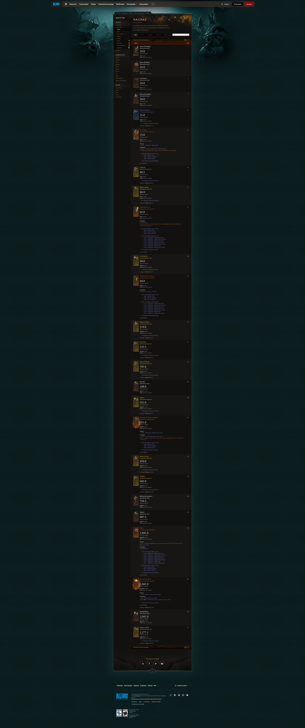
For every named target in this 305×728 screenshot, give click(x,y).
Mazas (118, 31)
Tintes (117, 92)
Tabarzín (142, 167)
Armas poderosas (121, 45)
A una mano (118, 25)
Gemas (117, 94)
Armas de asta (120, 34)
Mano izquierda (119, 78)
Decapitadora (144, 611)
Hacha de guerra (145, 110)
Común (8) (142, 34)
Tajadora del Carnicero (147, 276)
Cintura (117, 69)
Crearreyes (143, 78)
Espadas (119, 38)
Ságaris (142, 512)
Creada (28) (149, 34)
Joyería (117, 76)
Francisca (143, 342)
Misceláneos (118, 97)
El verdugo (143, 130)
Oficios (117, 90)
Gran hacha (143, 256)
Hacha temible (144, 627)
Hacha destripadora (146, 496)
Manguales (119, 43)
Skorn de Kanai (145, 62)
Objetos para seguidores (121, 80)
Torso (117, 62)
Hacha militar (144, 187)
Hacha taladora (144, 322)
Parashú (142, 381)
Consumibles (118, 87)
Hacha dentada (144, 362)
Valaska (142, 476)
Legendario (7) (159, 34)
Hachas (118, 29)
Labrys (142, 397)
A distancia (118, 50)
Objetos (121, 18)
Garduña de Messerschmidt (148, 417)
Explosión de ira (145, 207)
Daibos (118, 40)
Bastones (119, 36)
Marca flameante (145, 579)
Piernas (117, 71)
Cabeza (117, 57)
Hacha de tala (144, 456)
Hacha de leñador (145, 94)
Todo (135, 34)
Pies (117, 73)
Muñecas (118, 64)
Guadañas (119, 47)
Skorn (142, 528)
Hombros (118, 60)
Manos (117, 66)
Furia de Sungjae (145, 46)
